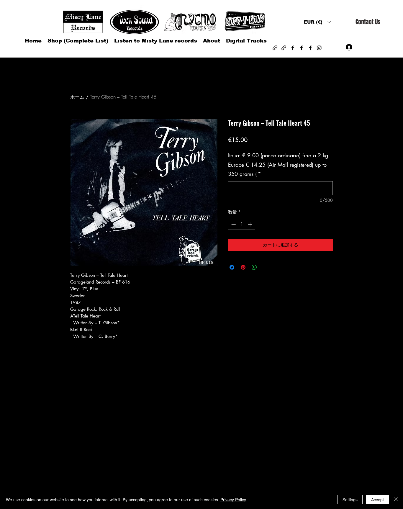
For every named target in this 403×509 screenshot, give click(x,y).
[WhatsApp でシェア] (254, 267)
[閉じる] (395, 499)
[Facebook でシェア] (231, 267)
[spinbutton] (242, 224)
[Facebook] (293, 48)
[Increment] (251, 224)
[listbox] (317, 22)
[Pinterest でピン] (243, 267)
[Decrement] (233, 224)
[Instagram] (319, 48)
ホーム (77, 97)
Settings (350, 500)
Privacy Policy (233, 500)
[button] (317, 22)
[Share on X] (265, 267)
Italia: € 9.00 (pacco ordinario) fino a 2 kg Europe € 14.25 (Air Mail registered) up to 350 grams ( (278, 164)
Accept (377, 500)
